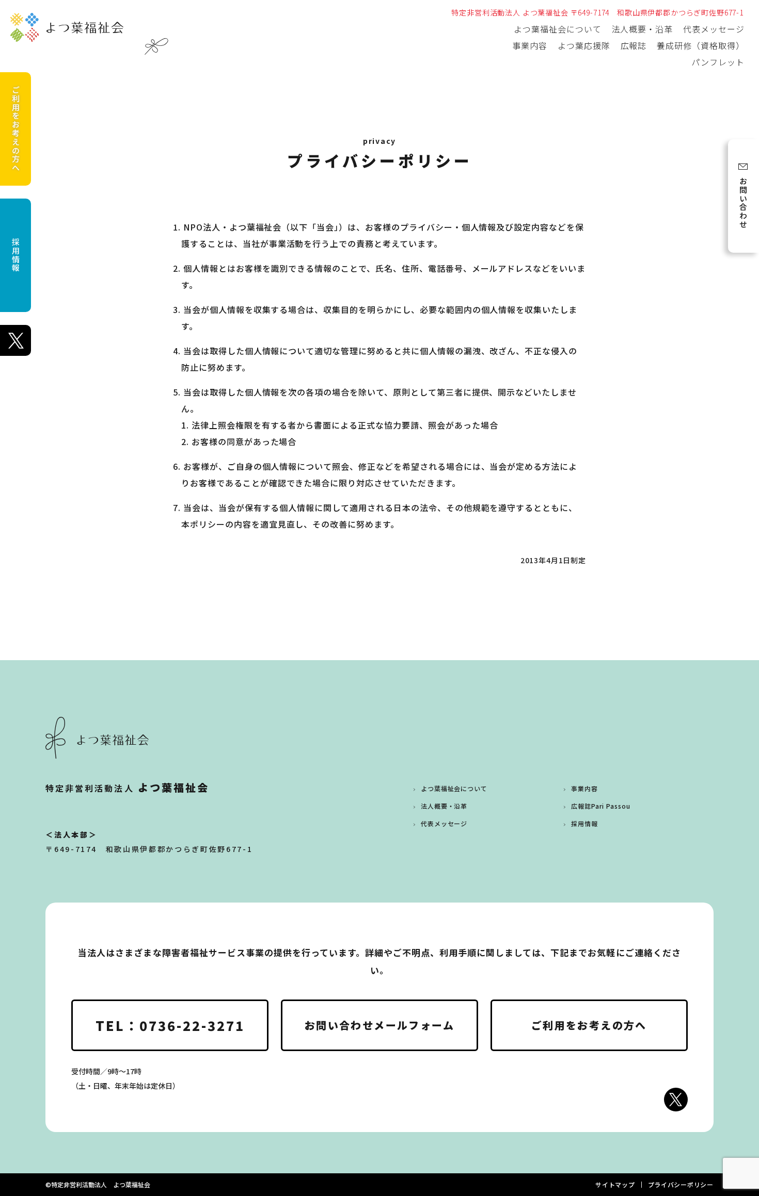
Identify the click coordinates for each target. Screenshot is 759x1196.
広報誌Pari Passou (600, 805)
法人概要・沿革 (642, 29)
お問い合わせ (743, 203)
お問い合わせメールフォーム (379, 1025)
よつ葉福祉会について (558, 29)
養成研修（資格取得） (701, 45)
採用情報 (15, 255)
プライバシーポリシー (681, 1184)
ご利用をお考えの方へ (15, 129)
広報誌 (634, 45)
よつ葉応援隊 (584, 45)
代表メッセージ (714, 29)
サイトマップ (615, 1184)
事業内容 (529, 45)
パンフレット (718, 62)
